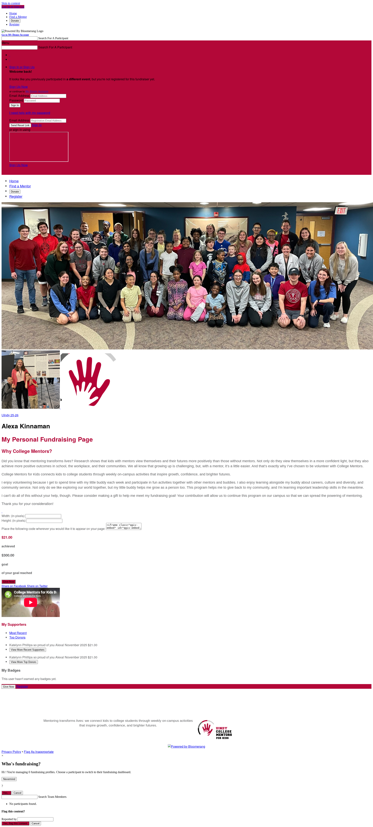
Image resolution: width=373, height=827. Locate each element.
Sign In (37, 125)
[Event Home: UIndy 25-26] (88, 407)
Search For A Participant (53, 38)
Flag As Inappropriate (39, 751)
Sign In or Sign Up (22, 67)
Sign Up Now (18, 86)
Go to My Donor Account (15, 34)
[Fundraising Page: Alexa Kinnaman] (31, 407)
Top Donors (17, 637)
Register (14, 24)
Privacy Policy (11, 751)
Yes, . (6, 792)
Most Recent (18, 633)
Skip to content (11, 3)
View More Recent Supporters (27, 649)
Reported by (9, 819)
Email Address (19, 95)
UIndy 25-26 (10, 415)
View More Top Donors (23, 662)
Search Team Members (52, 796)
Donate (15, 20)
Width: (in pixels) (13, 516)
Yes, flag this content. (15, 823)
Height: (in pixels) (14, 520)
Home (13, 13)
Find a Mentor (18, 16)
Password (16, 100)
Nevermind (9, 779)
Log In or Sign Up (13, 6)
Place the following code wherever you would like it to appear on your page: (53, 528)
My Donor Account (36, 91)
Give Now (8, 581)
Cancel (17, 792)
